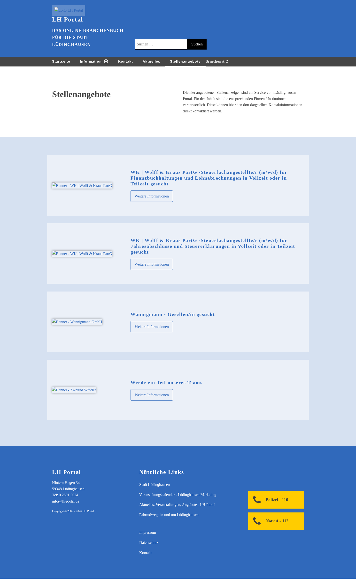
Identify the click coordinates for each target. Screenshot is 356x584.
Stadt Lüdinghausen (154, 484)
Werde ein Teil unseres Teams (166, 382)
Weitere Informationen (152, 196)
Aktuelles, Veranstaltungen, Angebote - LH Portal (177, 505)
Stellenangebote (185, 61)
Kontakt (125, 61)
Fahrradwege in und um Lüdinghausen (169, 515)
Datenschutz (148, 542)
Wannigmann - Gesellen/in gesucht (173, 314)
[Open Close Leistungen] (233, 61)
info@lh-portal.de (65, 501)
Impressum (147, 532)
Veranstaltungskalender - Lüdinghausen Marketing (177, 495)
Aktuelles (151, 61)
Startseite (61, 61)
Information (91, 61)
